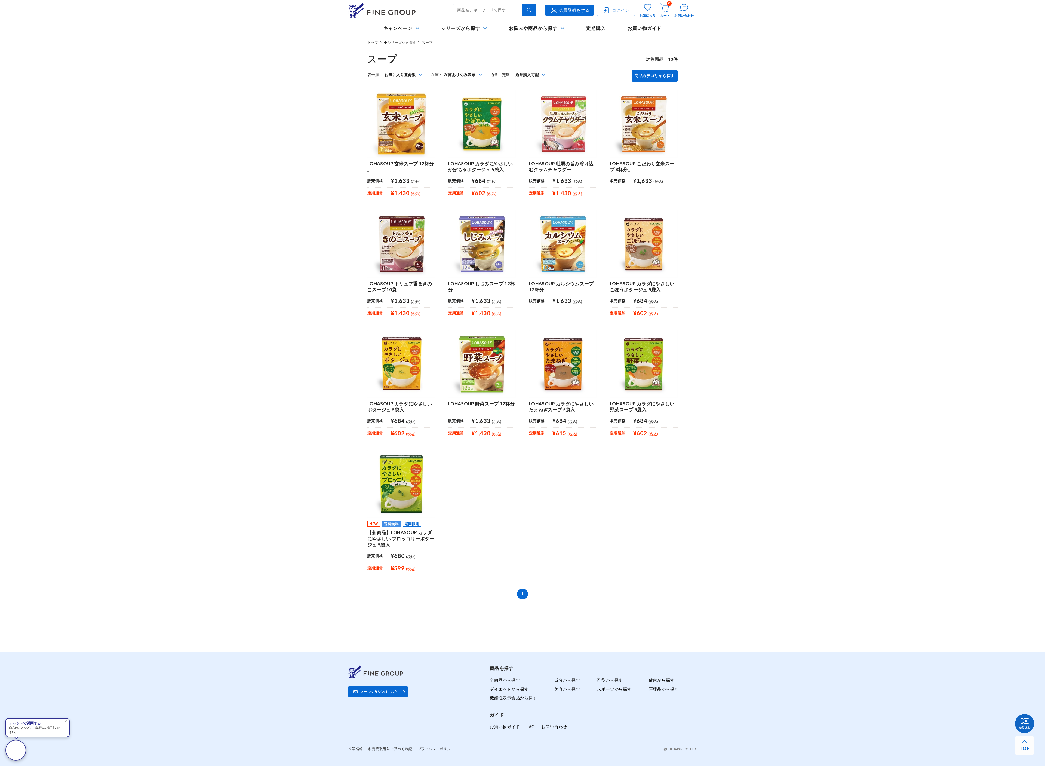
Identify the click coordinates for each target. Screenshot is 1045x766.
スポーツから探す (614, 689)
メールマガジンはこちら (379, 692)
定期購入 (596, 28)
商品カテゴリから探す (655, 75)
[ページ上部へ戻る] (1024, 745)
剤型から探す (610, 680)
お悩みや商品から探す (533, 28)
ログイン (620, 10)
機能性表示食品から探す (513, 697)
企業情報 (355, 749)
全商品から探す (505, 680)
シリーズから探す (460, 28)
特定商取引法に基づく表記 (390, 749)
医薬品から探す (664, 689)
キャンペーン (398, 28)
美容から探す (567, 689)
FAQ (530, 726)
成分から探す (567, 680)
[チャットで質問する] (15, 750)
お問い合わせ (554, 726)
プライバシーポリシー (436, 749)
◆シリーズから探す (400, 42)
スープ (427, 42)
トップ (372, 42)
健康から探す (662, 680)
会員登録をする (574, 10)
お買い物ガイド (645, 28)
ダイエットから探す (509, 689)
